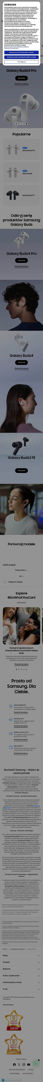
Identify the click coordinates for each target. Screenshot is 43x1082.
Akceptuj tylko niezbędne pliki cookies (21, 57)
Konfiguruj (21, 62)
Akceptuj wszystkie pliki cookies (21, 52)
